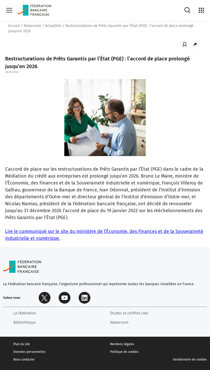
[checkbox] (184, 44)
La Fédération (24, 313)
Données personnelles (29, 352)
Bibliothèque (24, 322)
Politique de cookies (124, 352)
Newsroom (32, 26)
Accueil (14, 26)
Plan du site (21, 344)
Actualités (53, 26)
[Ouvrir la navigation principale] (9, 10)
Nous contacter (24, 359)
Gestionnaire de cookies (190, 359)
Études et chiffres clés (129, 313)
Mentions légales (122, 344)
